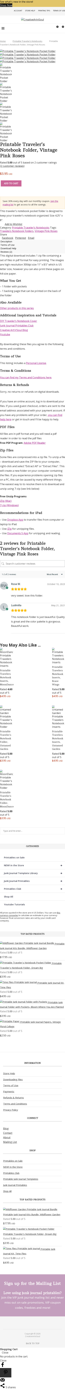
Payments (8, 1091)
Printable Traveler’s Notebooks (27, 41)
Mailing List (10, 1142)
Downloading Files (13, 1079)
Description (6, 241)
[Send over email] (2, 1381)
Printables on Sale (14, 857)
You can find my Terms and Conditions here (25, 377)
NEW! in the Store (33, 865)
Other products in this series (17, 308)
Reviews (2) (6, 251)
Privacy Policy (10, 1109)
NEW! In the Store (13, 1166)
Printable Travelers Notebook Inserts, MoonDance (7, 677)
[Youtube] (34, 1322)
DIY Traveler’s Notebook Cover (18, 321)
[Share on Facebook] (2, 1366)
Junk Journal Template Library (33, 873)
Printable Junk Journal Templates (20, 1178)
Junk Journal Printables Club (16, 325)
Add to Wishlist (13, 224)
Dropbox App (15, 519)
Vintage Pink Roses (46, 231)
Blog (6, 1128)
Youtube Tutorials (14, 904)
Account (18, 10)
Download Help (8, 248)
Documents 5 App (17, 533)
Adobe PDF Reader (35, 443)
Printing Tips (44, 10)
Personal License (36, 363)
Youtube (5, 334)
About (6, 1137)
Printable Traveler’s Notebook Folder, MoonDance (7, 799)
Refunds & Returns (13, 1097)
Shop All (8, 896)
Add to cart (11, 183)
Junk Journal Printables (33, 881)
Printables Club (33, 889)
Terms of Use (59, 10)
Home (3, 41)
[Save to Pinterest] (5, 1372)
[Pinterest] (30, 1322)
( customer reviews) (12, 166)
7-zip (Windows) (9, 505)
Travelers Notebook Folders (16, 231)
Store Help (30, 10)
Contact (7, 1133)
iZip (9, 528)
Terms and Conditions (15, 1103)
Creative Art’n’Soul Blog (14, 330)
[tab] (32, 241)
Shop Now (6, 5)
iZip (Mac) (6, 501)
